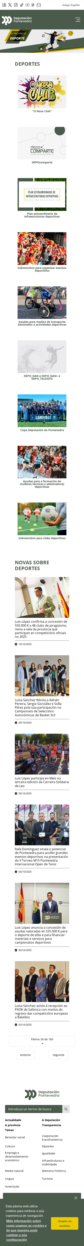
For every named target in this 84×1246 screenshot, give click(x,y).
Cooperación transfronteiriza (52, 1137)
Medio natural (14, 1171)
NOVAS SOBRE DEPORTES (32, 565)
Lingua (9, 1178)
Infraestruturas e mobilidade (53, 1162)
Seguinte (58, 1055)
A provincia (12, 1125)
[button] (76, 1198)
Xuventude (12, 1186)
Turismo (47, 1178)
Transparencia (51, 1125)
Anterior (25, 1055)
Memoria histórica (54, 1171)
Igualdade (48, 1153)
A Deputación (51, 1120)
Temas (9, 1130)
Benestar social (15, 1137)
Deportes (48, 1146)
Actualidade (13, 1120)
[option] (42, 41)
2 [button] (44, 49)
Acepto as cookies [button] (64, 1223)
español (75, 4)
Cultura (10, 1146)
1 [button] (41, 49)
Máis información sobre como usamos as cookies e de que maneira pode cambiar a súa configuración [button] (26, 1230)
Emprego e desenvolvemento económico (16, 1156)
